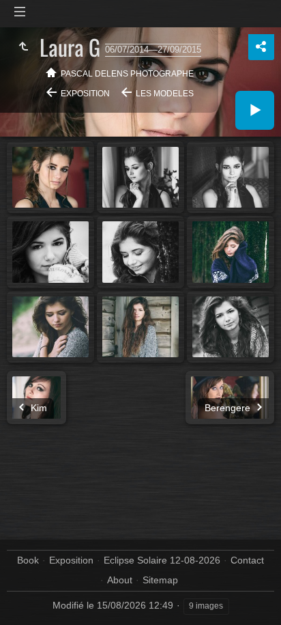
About (119, 579)
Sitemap (160, 579)
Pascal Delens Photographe (127, 74)
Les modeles (165, 93)
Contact (247, 560)
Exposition (85, 93)
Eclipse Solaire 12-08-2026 (162, 560)
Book (28, 560)
